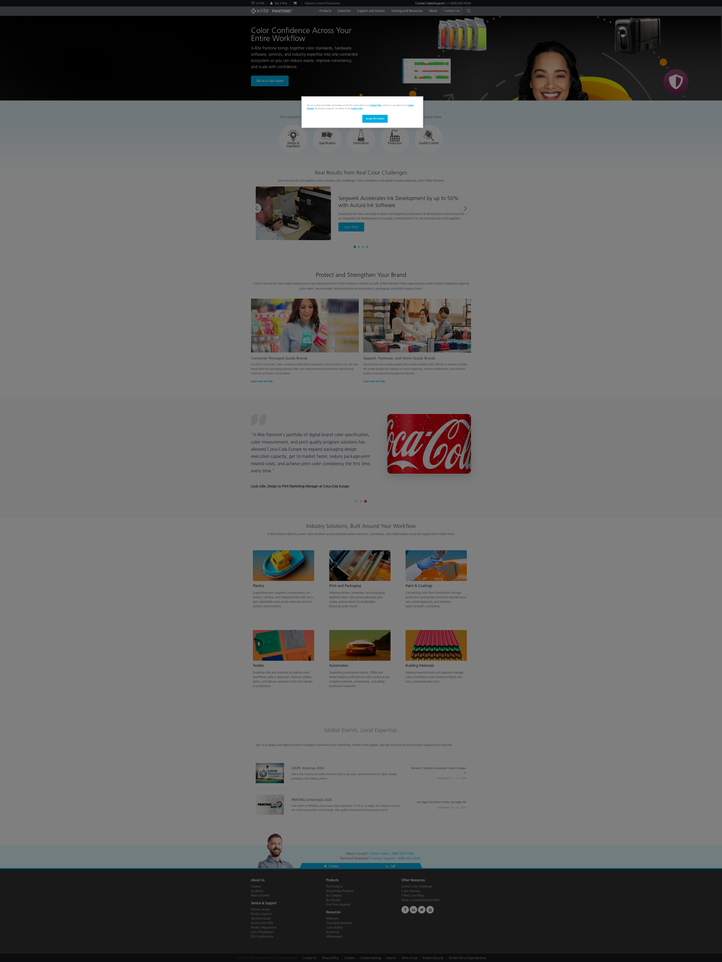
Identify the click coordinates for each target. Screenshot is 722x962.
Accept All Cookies (375, 118)
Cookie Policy (375, 105)
